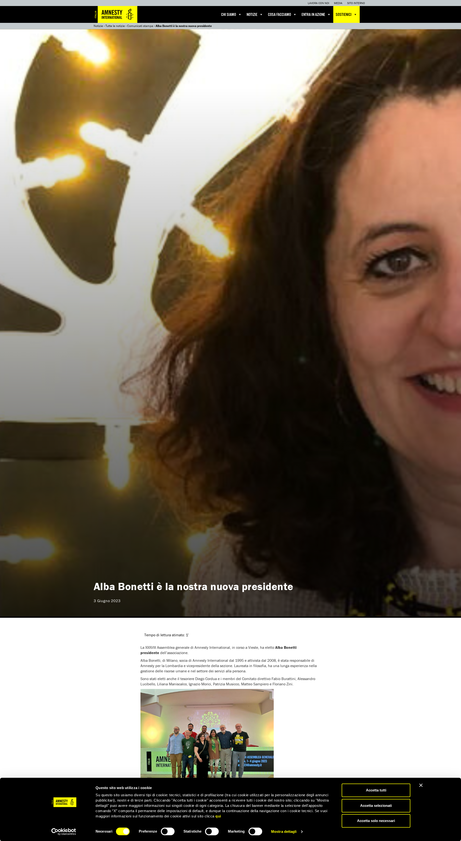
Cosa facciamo (279, 14)
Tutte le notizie (115, 26)
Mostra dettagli (284, 831)
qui (218, 816)
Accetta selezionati (376, 805)
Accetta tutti (376, 790)
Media (338, 3)
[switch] (168, 831)
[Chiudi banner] (421, 785)
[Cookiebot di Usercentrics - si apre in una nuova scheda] (64, 831)
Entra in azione (313, 14)
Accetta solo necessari (376, 821)
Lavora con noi (318, 3)
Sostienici (344, 14)
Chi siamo (228, 14)
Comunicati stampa (140, 26)
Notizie (252, 14)
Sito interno (356, 3)
